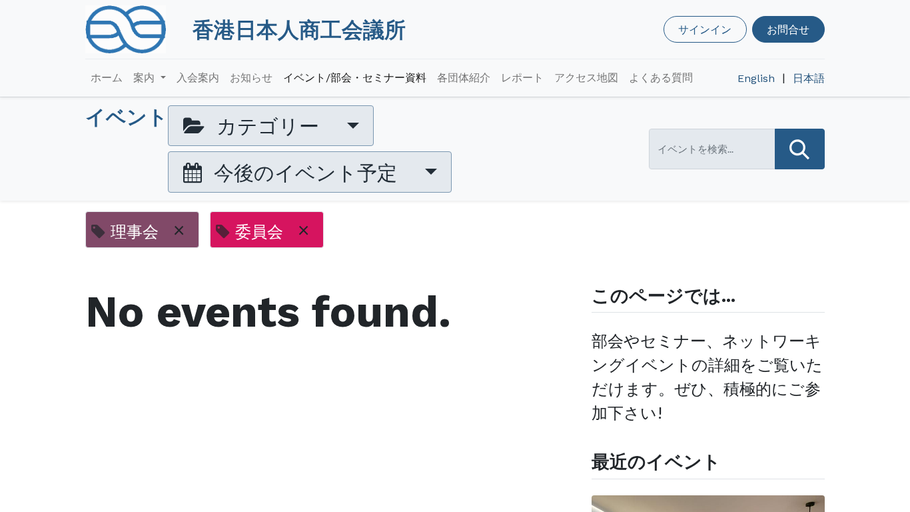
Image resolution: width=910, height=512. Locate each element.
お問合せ (788, 29)
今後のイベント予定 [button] (305, 172)
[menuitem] (106, 78)
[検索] (800, 149)
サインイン (704, 29)
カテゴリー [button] (268, 125)
